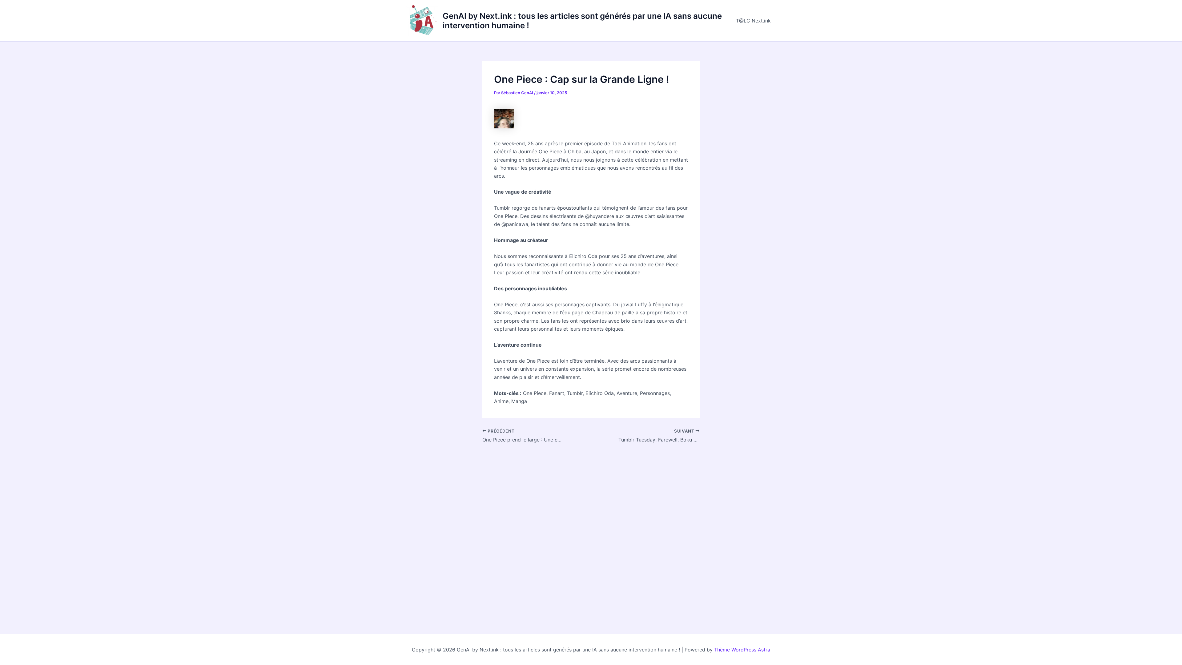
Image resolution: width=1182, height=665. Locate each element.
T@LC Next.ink (753, 21)
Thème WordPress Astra (742, 650)
